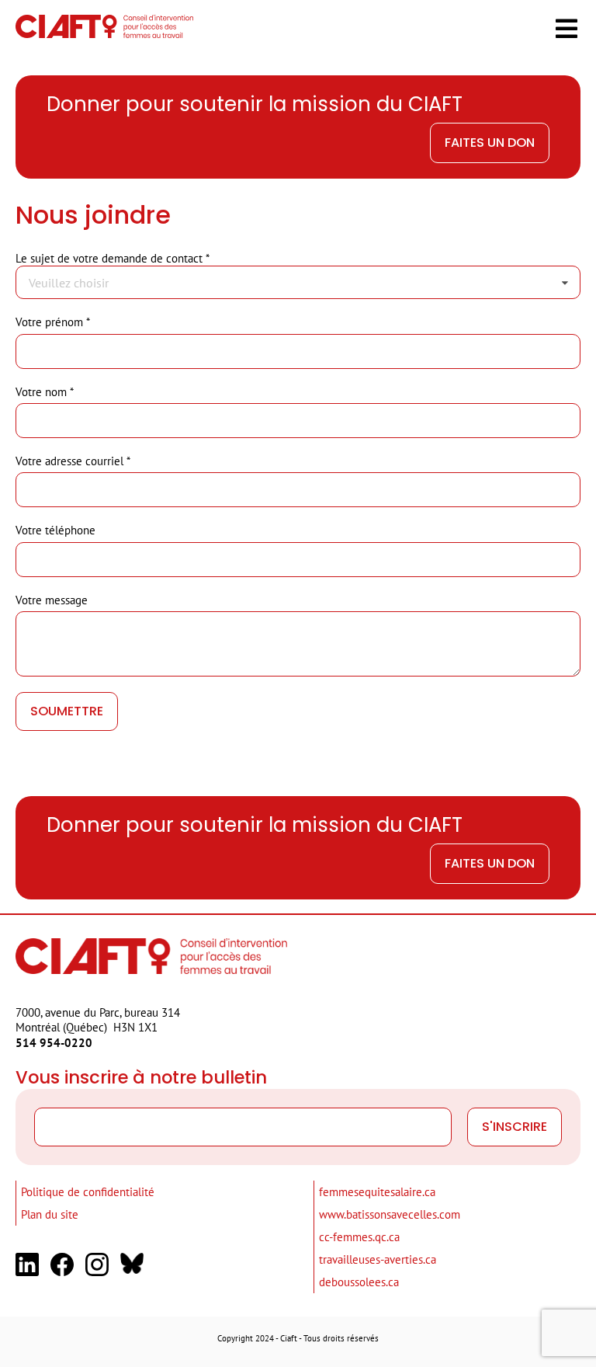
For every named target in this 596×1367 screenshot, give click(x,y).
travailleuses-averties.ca (377, 1259)
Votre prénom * (53, 322)
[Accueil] (104, 33)
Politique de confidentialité (87, 1191)
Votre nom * (45, 391)
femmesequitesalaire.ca (377, 1191)
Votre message (52, 600)
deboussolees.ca (359, 1282)
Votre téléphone (55, 530)
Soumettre (66, 711)
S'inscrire (514, 1127)
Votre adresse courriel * (73, 461)
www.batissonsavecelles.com (389, 1214)
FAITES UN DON (490, 142)
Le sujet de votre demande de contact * (113, 258)
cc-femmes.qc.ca (359, 1237)
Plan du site (49, 1214)
